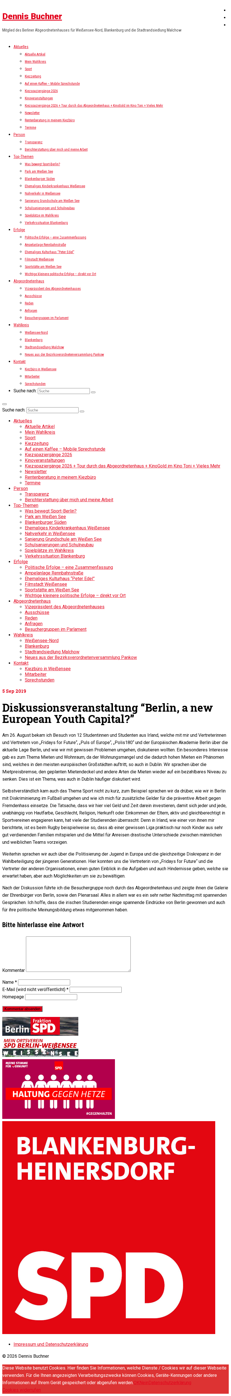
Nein (143, 1382)
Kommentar (13, 970)
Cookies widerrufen (21, 1390)
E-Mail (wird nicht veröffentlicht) (35, 989)
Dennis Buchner (32, 16)
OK (136, 1382)
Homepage (13, 996)
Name (9, 982)
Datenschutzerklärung (169, 1382)
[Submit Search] (93, 392)
